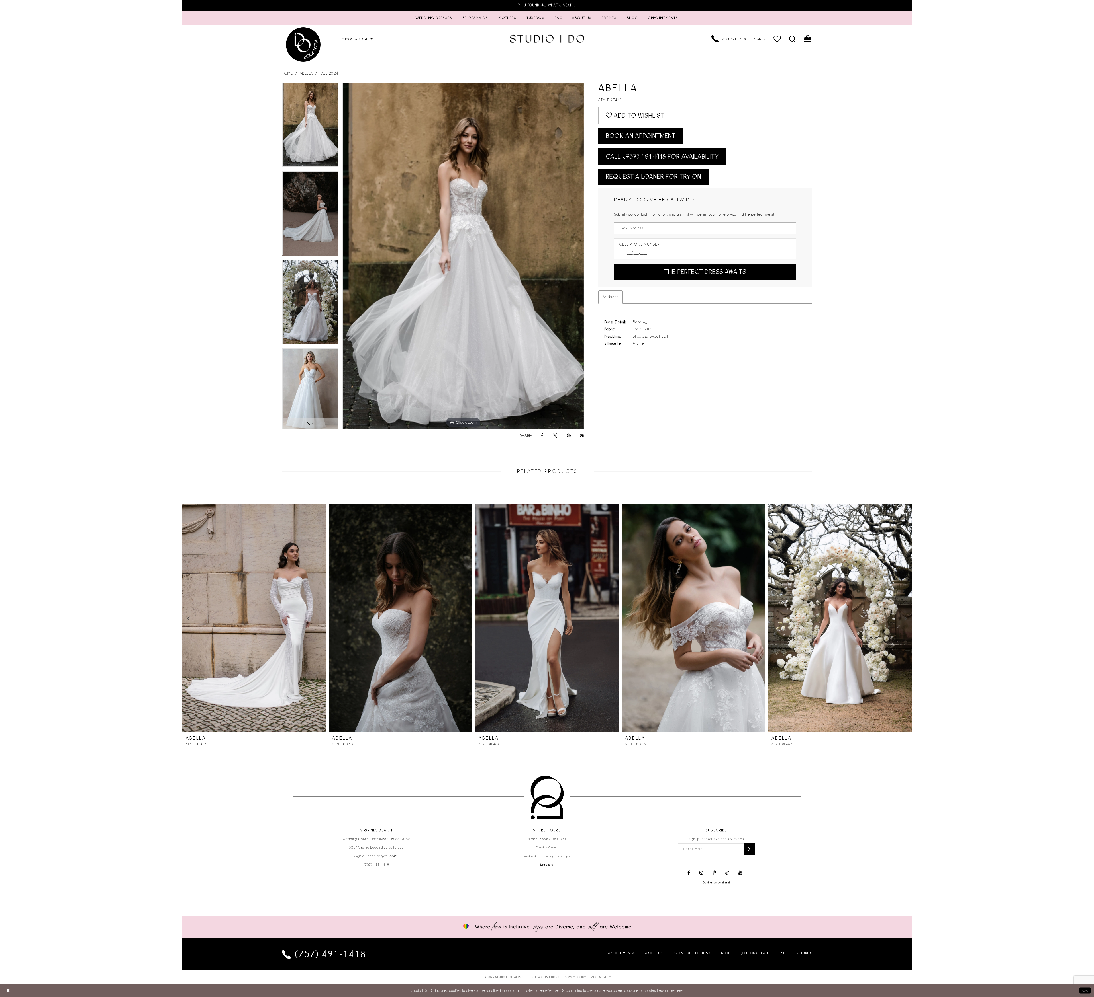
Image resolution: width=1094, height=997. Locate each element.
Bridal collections (692, 953)
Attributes (610, 297)
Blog (726, 953)
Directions (546, 864)
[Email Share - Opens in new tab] (582, 435)
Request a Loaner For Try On (653, 176)
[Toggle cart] (808, 38)
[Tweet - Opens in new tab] (555, 436)
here (679, 990)
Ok (1085, 990)
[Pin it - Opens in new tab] (568, 436)
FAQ (782, 953)
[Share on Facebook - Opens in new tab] (542, 436)
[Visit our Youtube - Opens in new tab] (740, 873)
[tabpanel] (310, 127)
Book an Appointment (640, 136)
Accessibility (601, 977)
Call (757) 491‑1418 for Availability (662, 156)
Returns (804, 953)
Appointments (621, 953)
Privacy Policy (575, 977)
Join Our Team (755, 953)
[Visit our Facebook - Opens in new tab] (688, 873)
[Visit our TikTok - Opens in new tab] (727, 873)
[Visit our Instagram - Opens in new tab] (701, 873)
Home (287, 73)
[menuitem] (434, 18)
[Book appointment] (303, 44)
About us (654, 953)
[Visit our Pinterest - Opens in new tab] (714, 873)
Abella (306, 73)
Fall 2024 (329, 73)
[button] (777, 38)
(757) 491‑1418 (376, 864)
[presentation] (254, 618)
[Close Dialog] (8, 991)
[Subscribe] (749, 849)
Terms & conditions (544, 977)
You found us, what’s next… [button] (547, 5)
